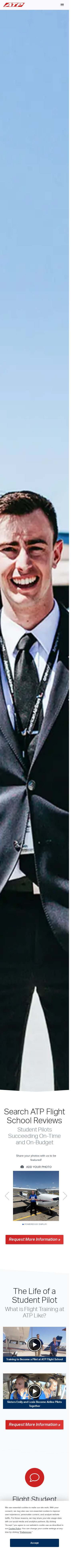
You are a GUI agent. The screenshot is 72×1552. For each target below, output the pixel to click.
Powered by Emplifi (35, 1224)
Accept (34, 1543)
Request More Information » (34, 1240)
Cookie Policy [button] (15, 1528)
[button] (62, 5)
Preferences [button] (25, 1532)
